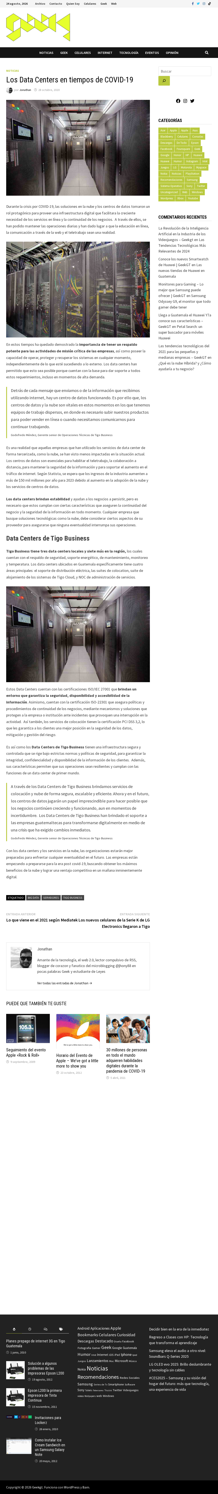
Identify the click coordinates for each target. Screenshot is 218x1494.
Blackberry (167, 136)
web (99, 1396)
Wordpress (167, 198)
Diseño (117, 1341)
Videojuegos (130, 1390)
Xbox (180, 198)
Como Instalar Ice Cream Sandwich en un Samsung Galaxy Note (50, 1447)
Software (130, 1384)
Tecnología (128, 52)
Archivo (40, 4)
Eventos (152, 52)
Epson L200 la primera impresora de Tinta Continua (45, 1395)
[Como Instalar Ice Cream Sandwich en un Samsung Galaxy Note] (19, 1440)
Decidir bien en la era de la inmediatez (179, 1329)
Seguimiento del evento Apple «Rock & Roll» (26, 1052)
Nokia (164, 173)
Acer (163, 130)
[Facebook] (193, 3)
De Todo (182, 143)
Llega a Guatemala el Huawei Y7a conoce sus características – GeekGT (184, 321)
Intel (204, 161)
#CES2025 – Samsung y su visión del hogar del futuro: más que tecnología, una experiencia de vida (179, 1383)
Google (165, 155)
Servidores (51, 898)
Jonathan (25, 90)
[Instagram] (204, 3)
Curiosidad (126, 1334)
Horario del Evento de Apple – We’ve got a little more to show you (77, 1061)
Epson (195, 143)
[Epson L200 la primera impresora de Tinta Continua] (15, 1391)
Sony (189, 186)
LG (174, 167)
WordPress (72, 1487)
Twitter (201, 186)
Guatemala (130, 1348)
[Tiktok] (209, 3)
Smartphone (116, 1384)
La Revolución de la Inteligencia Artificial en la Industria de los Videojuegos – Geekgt (183, 234)
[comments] (45, 1329)
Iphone (126, 1354)
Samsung (192, 180)
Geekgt (37, 1487)
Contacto (55, 4)
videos (80, 1396)
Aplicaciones (100, 1328)
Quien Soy (73, 4)
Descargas (166, 143)
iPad (117, 1355)
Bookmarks (87, 1334)
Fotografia (84, 1348)
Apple (173, 130)
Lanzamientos (97, 1360)
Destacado (104, 1340)
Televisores (98, 1390)
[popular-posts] (14, 1329)
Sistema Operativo (171, 186)
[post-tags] (61, 1329)
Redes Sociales (130, 1378)
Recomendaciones (171, 180)
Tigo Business (72, 898)
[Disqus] (78, 1141)
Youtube (193, 198)
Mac (111, 1361)
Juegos (165, 167)
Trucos (108, 1390)
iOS (111, 1355)
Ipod (134, 1354)
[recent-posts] (30, 1329)
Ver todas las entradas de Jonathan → (64, 983)
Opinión (172, 52)
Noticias (46, 52)
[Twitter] (199, 3)
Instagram (192, 161)
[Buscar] (164, 81)
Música (133, 1361)
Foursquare (183, 149)
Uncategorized (169, 192)
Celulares (90, 4)
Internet (105, 52)
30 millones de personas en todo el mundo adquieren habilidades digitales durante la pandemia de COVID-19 (126, 1060)
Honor (177, 155)
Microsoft (121, 1361)
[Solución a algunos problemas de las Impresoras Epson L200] (15, 1364)
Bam (85, 1487)
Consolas (197, 136)
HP (187, 155)
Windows (197, 192)
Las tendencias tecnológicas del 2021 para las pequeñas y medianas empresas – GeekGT (183, 351)
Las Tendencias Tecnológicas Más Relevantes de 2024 (182, 245)
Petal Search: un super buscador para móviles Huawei (181, 332)
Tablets (88, 1390)
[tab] (14, 1329)
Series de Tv (100, 1384)
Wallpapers (90, 1396)
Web (114, 4)
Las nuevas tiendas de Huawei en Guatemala (181, 270)
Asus (195, 130)
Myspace (201, 167)
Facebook (166, 149)
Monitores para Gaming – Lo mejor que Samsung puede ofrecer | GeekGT (181, 290)
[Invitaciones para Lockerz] (19, 1418)
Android (83, 1328)
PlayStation (192, 173)
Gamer (96, 1348)
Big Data (33, 898)
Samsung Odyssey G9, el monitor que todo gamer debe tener (184, 301)
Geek (103, 4)
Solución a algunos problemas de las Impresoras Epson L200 (46, 1368)
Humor (178, 161)
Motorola (186, 167)
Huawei (198, 155)
